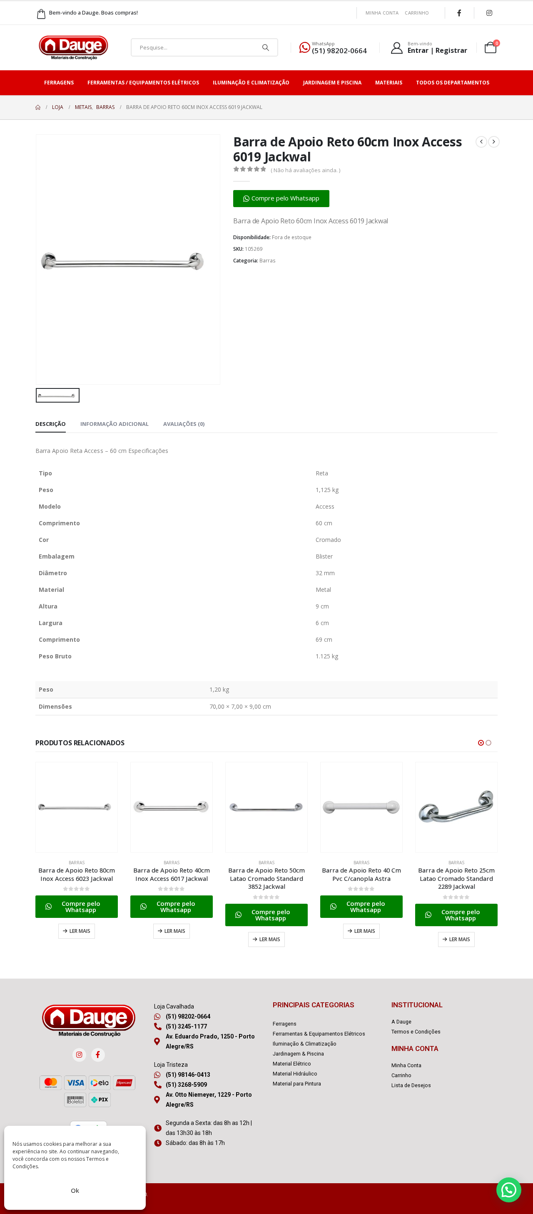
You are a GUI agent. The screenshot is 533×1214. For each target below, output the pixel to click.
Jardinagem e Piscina (332, 82)
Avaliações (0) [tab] (183, 424)
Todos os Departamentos (452, 82)
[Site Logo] (73, 47)
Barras (267, 260)
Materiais (388, 82)
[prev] (481, 142)
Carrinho (417, 13)
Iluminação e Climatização (251, 82)
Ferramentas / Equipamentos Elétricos (143, 82)
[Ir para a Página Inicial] (37, 107)
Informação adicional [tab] (114, 424)
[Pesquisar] (265, 47)
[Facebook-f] (98, 1055)
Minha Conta (382, 13)
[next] (494, 142)
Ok (75, 1190)
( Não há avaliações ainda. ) (305, 170)
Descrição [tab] (50, 424)
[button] (281, 198)
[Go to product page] (76, 807)
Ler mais (80, 931)
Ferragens (59, 82)
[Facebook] (459, 13)
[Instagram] (489, 13)
